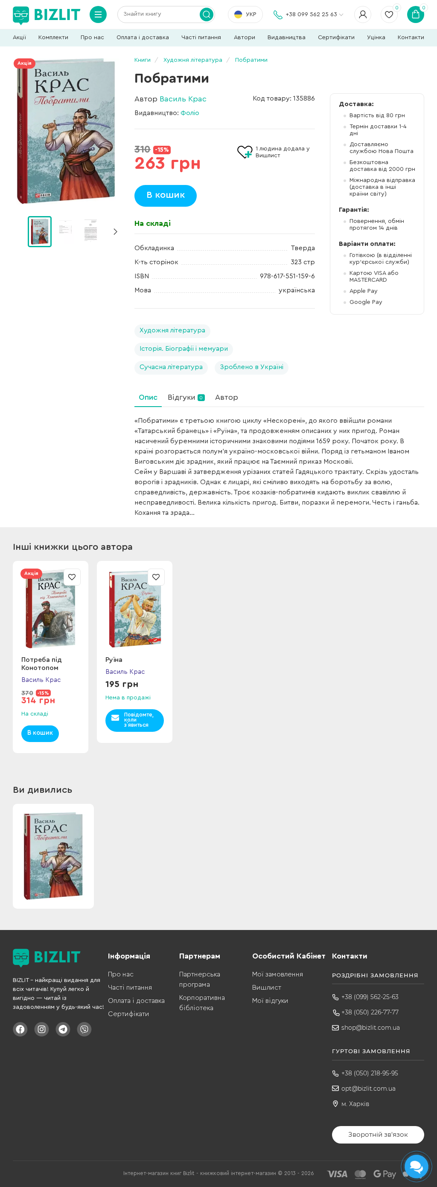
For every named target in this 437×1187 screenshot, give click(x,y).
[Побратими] (66, 131)
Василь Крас (183, 99)
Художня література (172, 330)
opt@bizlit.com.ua (368, 1088)
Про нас (92, 37)
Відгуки (185, 397)
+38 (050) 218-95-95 (369, 1073)
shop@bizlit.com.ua (370, 1027)
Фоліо (190, 113)
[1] (64, 231)
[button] (115, 232)
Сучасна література (171, 367)
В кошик (165, 194)
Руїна (113, 659)
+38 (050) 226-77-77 (370, 1012)
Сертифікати (336, 37)
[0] (39, 231)
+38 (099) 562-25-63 (370, 997)
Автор (226, 397)
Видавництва (287, 37)
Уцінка (376, 37)
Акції (19, 37)
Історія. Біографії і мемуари (184, 348)
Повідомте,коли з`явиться (139, 720)
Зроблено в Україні (251, 367)
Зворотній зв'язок (378, 1134)
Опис (148, 397)
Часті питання (201, 37)
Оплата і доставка (143, 37)
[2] (90, 231)
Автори (244, 37)
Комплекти (53, 37)
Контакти (411, 37)
